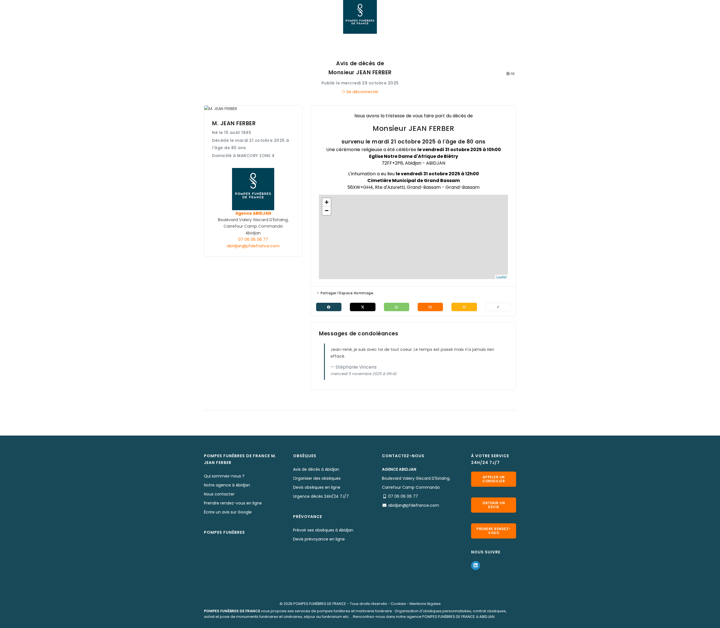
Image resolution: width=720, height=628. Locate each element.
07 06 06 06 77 (253, 239)
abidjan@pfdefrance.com (253, 246)
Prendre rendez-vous (493, 530)
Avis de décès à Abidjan (316, 469)
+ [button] (327, 202)
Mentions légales (425, 603)
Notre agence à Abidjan (227, 485)
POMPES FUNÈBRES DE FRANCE (319, 603)
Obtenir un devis (493, 505)
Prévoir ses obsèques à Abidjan (323, 530)
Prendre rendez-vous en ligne (233, 503)
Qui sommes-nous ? (224, 476)
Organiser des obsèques (317, 478)
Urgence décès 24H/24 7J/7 (321, 496)
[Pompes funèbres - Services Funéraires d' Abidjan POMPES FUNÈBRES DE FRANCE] (360, 17)
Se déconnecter (362, 92)
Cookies (398, 603)
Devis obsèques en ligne (316, 487)
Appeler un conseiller (493, 479)
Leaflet (501, 277)
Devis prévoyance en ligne (319, 539)
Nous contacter (219, 494)
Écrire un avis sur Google (228, 512)
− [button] (327, 210)
